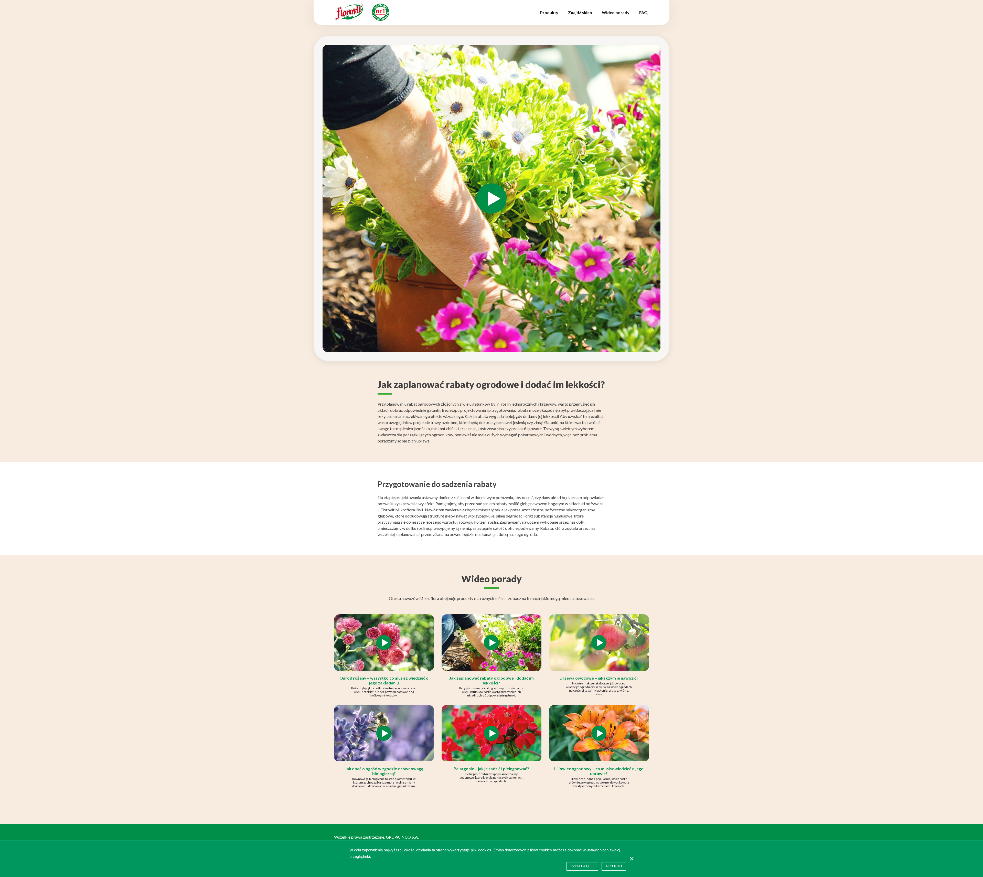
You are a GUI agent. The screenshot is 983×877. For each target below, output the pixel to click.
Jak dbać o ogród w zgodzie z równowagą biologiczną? (384, 771)
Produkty (549, 12)
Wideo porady (615, 12)
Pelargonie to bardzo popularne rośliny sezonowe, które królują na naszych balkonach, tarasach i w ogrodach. (491, 777)
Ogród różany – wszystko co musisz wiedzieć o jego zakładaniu (384, 680)
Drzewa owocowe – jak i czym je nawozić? (599, 677)
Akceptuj (614, 866)
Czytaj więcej (582, 866)
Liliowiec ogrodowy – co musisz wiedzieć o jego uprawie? (599, 771)
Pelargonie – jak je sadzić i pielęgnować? (491, 768)
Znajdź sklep (580, 12)
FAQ (643, 12)
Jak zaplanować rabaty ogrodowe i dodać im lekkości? (491, 680)
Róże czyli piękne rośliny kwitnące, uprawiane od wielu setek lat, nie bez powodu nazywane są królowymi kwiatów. (383, 691)
